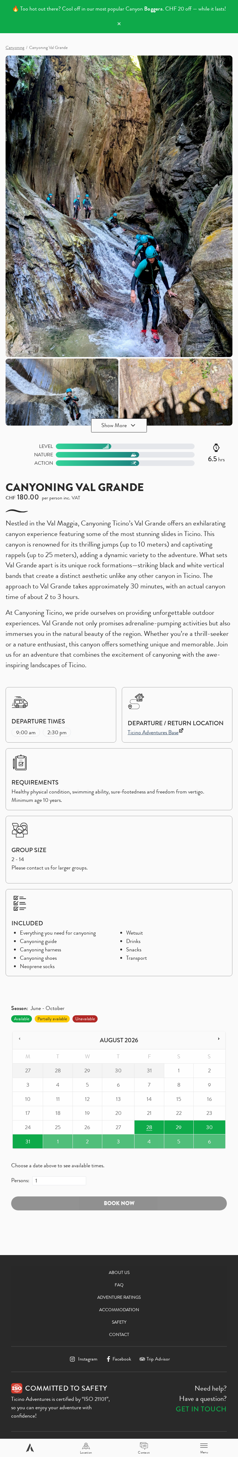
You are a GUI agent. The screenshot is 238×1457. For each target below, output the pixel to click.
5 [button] (177, 1142)
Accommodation (119, 1310)
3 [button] (115, 1142)
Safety (119, 1322)
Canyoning (15, 47)
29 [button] (175, 1128)
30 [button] (203, 1128)
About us (119, 1272)
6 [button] (206, 1142)
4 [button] (147, 1142)
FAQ (119, 1285)
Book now (119, 1203)
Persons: (20, 1180)
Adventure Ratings (119, 1297)
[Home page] (30, 1448)
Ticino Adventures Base (153, 732)
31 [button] (23, 1142)
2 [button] (85, 1142)
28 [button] (143, 1128)
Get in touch (201, 1409)
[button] (19, 1039)
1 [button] (56, 1142)
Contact (119, 1334)
